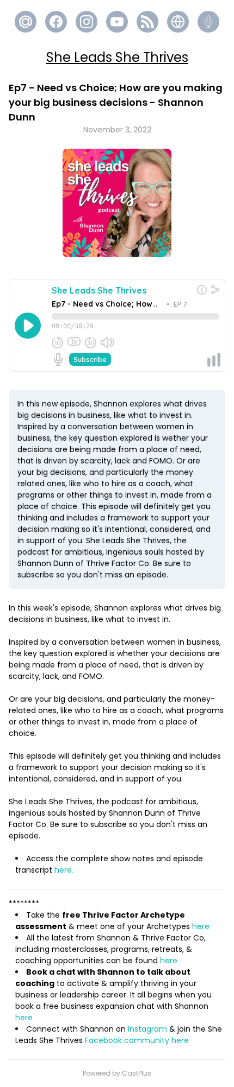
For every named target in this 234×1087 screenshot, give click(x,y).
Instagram (147, 1029)
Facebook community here (137, 1040)
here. (63, 869)
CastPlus (136, 1073)
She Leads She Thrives (117, 57)
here (202, 926)
